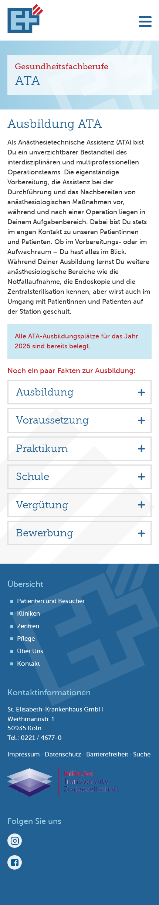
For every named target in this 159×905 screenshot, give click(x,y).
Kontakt (28, 663)
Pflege (26, 638)
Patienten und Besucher (51, 601)
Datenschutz (63, 754)
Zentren (28, 626)
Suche (141, 754)
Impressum (23, 754)
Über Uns (30, 651)
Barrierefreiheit (107, 754)
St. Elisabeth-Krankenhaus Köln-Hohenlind (25, 18)
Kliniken (28, 613)
